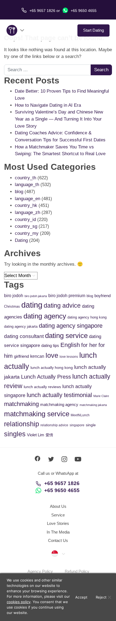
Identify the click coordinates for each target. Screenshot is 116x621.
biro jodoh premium (66, 295)
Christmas (12, 306)
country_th (25, 177)
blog (19, 191)
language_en (27, 198)
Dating (21, 240)
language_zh (27, 212)
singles (15, 434)
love (52, 355)
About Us (58, 506)
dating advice (62, 305)
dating (31, 304)
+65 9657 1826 (62, 483)
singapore (77, 425)
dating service (66, 335)
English (70, 345)
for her (89, 345)
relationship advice (54, 425)
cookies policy (18, 602)
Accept (81, 597)
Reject (101, 597)
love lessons (69, 357)
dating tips (50, 345)
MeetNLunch (80, 415)
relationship (21, 424)
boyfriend (102, 295)
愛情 (49, 435)
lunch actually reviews (42, 387)
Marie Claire (101, 396)
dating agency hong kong (87, 317)
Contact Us (58, 540)
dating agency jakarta (20, 326)
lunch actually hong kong (51, 367)
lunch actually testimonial (59, 395)
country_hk (26, 205)
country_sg (26, 226)
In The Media (58, 532)
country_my (27, 233)
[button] (58, 553)
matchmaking (21, 404)
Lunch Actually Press (46, 377)
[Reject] (109, 597)
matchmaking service (36, 414)
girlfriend (21, 356)
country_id (25, 219)
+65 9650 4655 (83, 10)
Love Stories (58, 523)
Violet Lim (35, 435)
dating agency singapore (71, 325)
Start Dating (93, 30)
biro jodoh (13, 295)
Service (58, 515)
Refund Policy (77, 571)
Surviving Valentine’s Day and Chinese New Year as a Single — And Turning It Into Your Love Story (59, 118)
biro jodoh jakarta (36, 296)
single (91, 425)
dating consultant (24, 336)
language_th (27, 184)
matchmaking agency (59, 404)
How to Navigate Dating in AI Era (48, 105)
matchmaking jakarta (93, 405)
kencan (37, 356)
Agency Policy (40, 571)
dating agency (44, 316)
